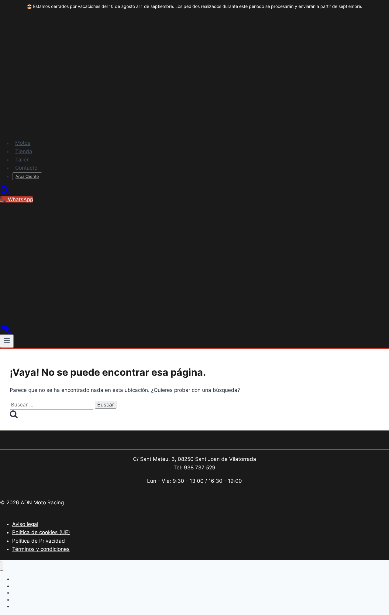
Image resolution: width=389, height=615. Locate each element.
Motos (22, 143)
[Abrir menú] (7, 341)
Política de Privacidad (38, 541)
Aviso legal (25, 524)
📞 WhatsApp (16, 199)
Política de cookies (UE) (41, 532)
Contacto (26, 168)
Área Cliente (27, 176)
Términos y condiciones (41, 549)
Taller (22, 160)
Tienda (23, 151)
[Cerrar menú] (1, 566)
